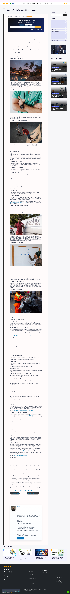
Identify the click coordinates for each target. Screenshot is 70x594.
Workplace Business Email (32, 580)
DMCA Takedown (58, 581)
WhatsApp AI (47, 3)
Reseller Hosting (44, 574)
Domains (33, 3)
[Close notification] (68, 0)
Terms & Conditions (59, 577)
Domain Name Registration (55, 67)
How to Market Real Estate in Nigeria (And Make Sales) (23, 410)
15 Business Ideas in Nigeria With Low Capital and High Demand (26, 558)
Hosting (28, 3)
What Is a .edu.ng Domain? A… (58, 83)
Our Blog (57, 570)
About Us (57, 568)
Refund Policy (58, 580)
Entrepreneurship (8, 6)
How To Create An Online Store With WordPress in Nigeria (24, 490)
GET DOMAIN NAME (15, 493)
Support (52, 3)
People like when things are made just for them (18, 202)
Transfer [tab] (31, 24)
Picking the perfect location (34, 415)
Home (4, 6)
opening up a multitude (30, 207)
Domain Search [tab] (22, 24)
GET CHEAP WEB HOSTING (33, 493)
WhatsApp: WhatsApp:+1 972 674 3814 (10, 577)
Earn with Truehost (44, 572)
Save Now (44, 0)
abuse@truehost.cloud (61, 582)
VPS (37, 3)
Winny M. (6, 12)
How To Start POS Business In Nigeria (20, 455)
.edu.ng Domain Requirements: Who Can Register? (58, 96)
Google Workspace (31, 581)
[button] (12, 3)
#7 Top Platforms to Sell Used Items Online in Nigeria (23, 335)
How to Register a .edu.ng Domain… (57, 109)
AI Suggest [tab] (26, 24)
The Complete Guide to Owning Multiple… (58, 70)
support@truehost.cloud (8, 578)
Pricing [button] (24, 3)
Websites (41, 3)
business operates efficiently (21, 450)
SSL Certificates (31, 583)
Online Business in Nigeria (64, 12)
